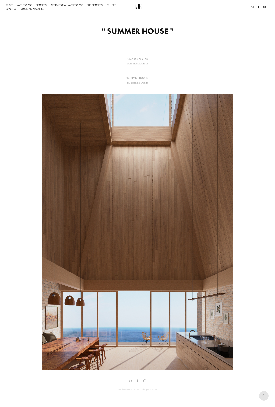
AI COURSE (38, 9)
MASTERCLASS (24, 5)
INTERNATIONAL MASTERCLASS (66, 5)
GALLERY (111, 5)
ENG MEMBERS (95, 5)
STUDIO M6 (26, 9)
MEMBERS (41, 5)
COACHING (11, 9)
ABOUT (9, 5)
